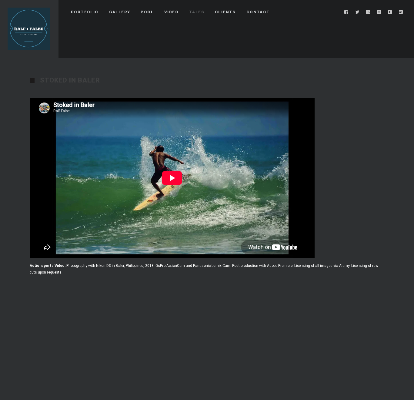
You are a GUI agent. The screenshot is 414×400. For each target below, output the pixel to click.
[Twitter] (357, 12)
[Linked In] (401, 12)
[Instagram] (368, 12)
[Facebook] (346, 12)
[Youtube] (390, 12)
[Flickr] (379, 12)
